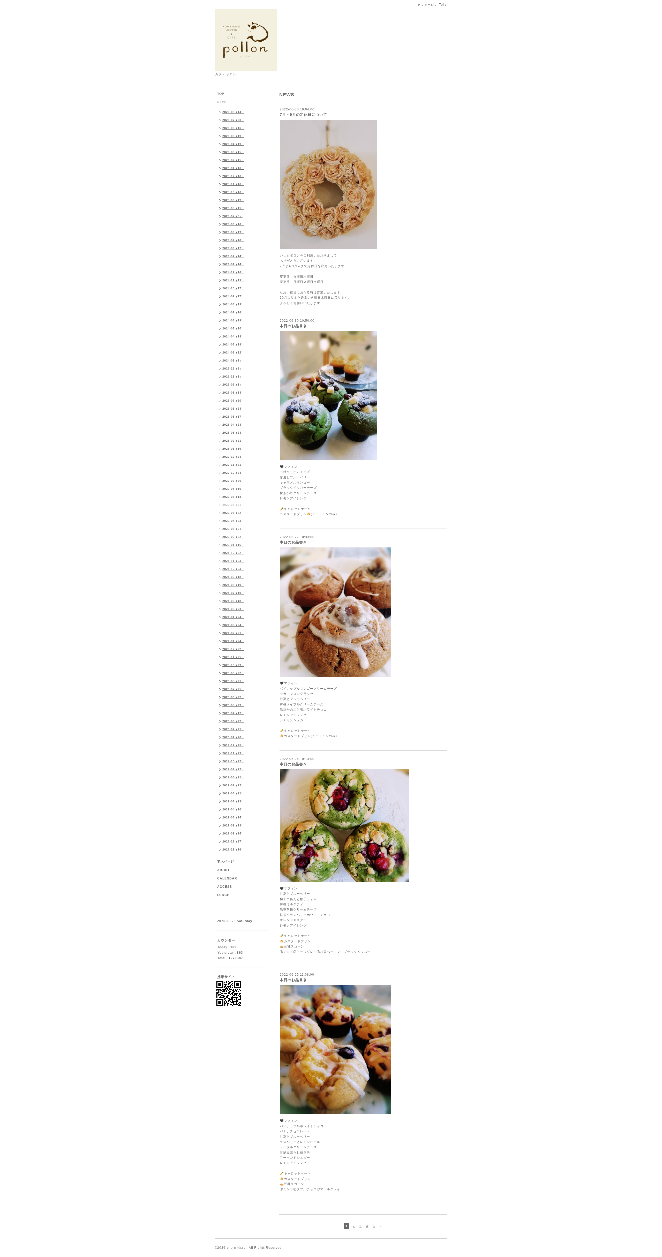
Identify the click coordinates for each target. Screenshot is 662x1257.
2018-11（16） (233, 849)
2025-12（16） (233, 176)
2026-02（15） (233, 160)
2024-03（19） (233, 344)
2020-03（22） (233, 721)
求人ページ (225, 861)
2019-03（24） (233, 817)
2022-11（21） (233, 464)
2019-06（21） (233, 793)
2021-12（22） (233, 552)
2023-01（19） (233, 448)
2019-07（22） (233, 785)
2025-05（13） (233, 232)
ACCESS (224, 887)
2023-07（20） (233, 400)
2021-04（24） (233, 617)
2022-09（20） (233, 480)
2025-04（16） (233, 240)
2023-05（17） (233, 416)
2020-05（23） (233, 705)
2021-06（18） (233, 601)
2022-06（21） (233, 504)
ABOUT (223, 870)
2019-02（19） (233, 825)
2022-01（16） (233, 544)
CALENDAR (227, 878)
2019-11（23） (233, 753)
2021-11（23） (233, 560)
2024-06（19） (233, 320)
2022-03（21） (233, 528)
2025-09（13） (233, 200)
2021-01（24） (233, 641)
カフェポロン (237, 1248)
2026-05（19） (233, 136)
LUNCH (223, 895)
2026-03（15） (233, 152)
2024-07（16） (233, 312)
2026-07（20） (233, 120)
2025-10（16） (233, 192)
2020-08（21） (233, 681)
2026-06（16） (233, 128)
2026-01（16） (233, 168)
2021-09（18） (233, 576)
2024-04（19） (233, 336)
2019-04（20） (233, 809)
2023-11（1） (232, 376)
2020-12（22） (233, 649)
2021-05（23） (233, 609)
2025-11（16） (233, 184)
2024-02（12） (233, 352)
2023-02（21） (233, 440)
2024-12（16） (233, 272)
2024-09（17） (233, 296)
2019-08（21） (233, 777)
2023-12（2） (232, 368)
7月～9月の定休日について (303, 114)
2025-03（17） (233, 248)
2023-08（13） (233, 392)
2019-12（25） (233, 745)
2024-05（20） (233, 328)
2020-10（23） (233, 665)
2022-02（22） (233, 536)
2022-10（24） (233, 472)
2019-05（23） (233, 801)
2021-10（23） (233, 568)
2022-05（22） (233, 512)
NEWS (222, 102)
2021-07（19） (233, 592)
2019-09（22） (233, 769)
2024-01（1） (232, 360)
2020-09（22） (233, 673)
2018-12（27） (233, 841)
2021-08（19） (233, 584)
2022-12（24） (233, 456)
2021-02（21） (233, 633)
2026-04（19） (233, 144)
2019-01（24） (233, 833)
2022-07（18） (233, 496)
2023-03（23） (233, 432)
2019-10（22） (233, 761)
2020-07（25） (233, 689)
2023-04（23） (233, 424)
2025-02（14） (233, 256)
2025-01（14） (233, 264)
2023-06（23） (233, 408)
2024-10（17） (233, 288)
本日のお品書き (293, 326)
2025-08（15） (233, 208)
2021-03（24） (233, 625)
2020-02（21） (233, 729)
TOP (220, 94)
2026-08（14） (233, 112)
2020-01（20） (233, 737)
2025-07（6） (232, 216)
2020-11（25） (233, 657)
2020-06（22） (233, 697)
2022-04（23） (233, 520)
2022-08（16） (233, 488)
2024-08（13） (233, 304)
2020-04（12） (233, 713)
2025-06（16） (233, 224)
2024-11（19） (233, 280)
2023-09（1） (232, 384)
